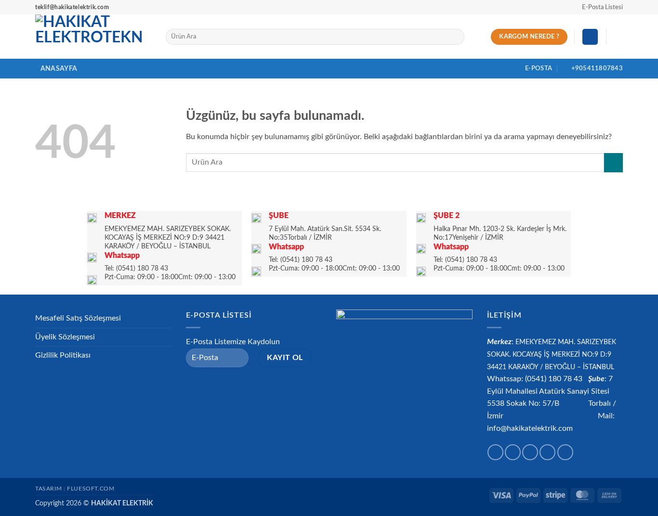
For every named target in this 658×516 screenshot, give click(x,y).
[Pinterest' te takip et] (565, 452)
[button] (598, 7)
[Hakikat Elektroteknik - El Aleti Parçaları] (93, 36)
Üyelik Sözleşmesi (65, 337)
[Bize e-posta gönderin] (547, 452)
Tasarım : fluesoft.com (74, 488)
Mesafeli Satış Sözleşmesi (78, 318)
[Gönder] (455, 37)
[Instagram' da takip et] (513, 452)
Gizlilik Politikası (63, 355)
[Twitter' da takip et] (530, 452)
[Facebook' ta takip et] (495, 452)
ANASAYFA (58, 68)
